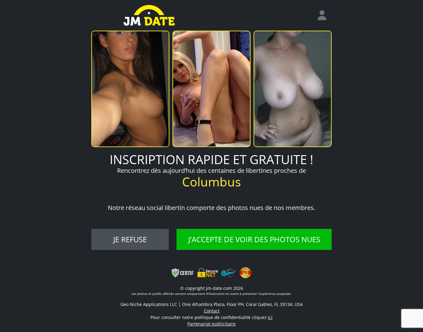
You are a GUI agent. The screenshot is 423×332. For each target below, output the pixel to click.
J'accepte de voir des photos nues (254, 239)
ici (270, 317)
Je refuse (130, 239)
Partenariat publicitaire (211, 324)
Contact (212, 311)
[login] (324, 15)
